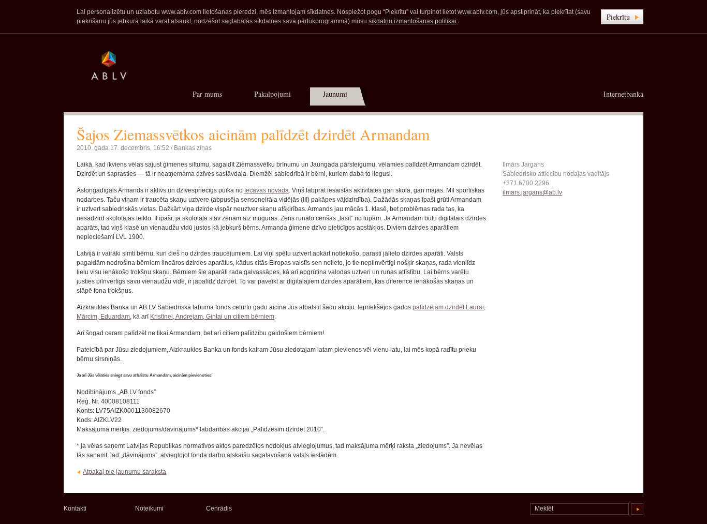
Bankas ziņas (193, 148)
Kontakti (75, 508)
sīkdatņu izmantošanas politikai (412, 21)
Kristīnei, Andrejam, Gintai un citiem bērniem (212, 316)
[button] (622, 16)
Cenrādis (219, 508)
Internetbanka (623, 94)
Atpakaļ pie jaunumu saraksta (124, 471)
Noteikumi (149, 508)
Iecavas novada (266, 190)
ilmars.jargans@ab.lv (532, 192)
